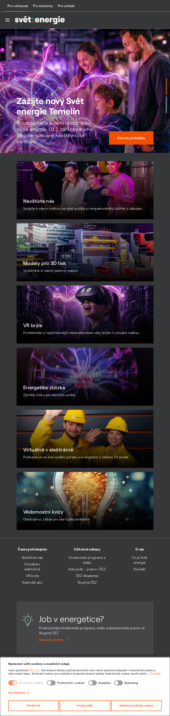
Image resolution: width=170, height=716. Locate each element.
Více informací (17, 692)
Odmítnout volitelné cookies (136, 705)
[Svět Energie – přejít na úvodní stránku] (40, 20)
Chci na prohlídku (131, 138)
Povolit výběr (85, 705)
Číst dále (155, 673)
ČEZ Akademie (87, 576)
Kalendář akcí (32, 582)
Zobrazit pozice (51, 639)
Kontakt (140, 569)
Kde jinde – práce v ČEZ (87, 569)
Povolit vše (34, 705)
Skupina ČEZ (87, 582)
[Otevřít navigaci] (7, 20)
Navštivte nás (32, 557)
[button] (166, 86)
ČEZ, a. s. (35, 670)
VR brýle (32, 576)
